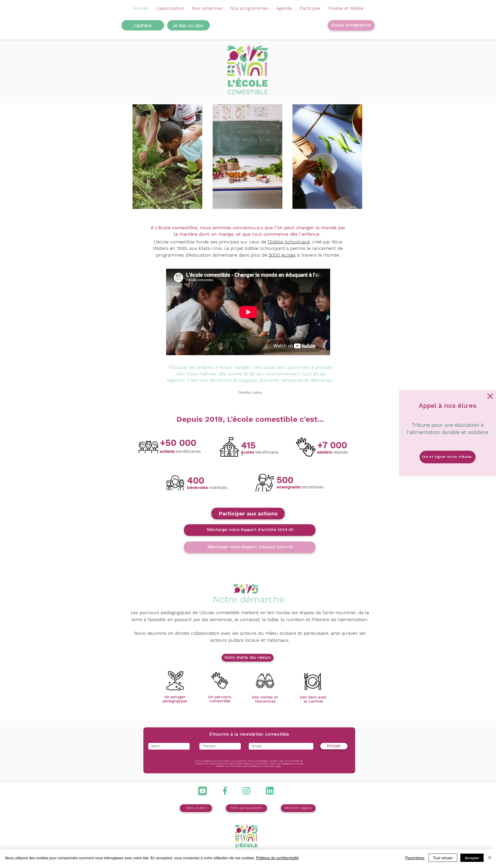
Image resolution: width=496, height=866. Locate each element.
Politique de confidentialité (277, 857)
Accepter (472, 857)
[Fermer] (490, 858)
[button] (490, 396)
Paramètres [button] (414, 857)
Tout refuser (443, 857)
